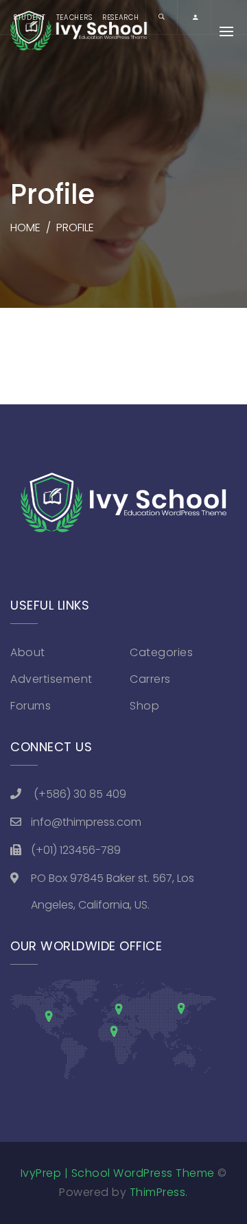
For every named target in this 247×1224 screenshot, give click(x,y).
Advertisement (51, 679)
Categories (161, 652)
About (27, 652)
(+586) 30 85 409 (80, 794)
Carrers (150, 679)
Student (30, 17)
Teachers (74, 17)
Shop (144, 706)
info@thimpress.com (86, 822)
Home (25, 227)
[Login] (195, 17)
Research (120, 17)
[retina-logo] (123, 504)
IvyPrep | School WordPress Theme (118, 1173)
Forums (30, 706)
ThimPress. (159, 1192)
